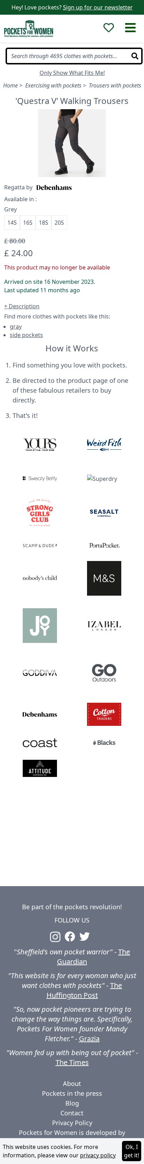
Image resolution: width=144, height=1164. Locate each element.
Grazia (89, 1038)
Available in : (20, 199)
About (72, 1083)
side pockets (26, 335)
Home (10, 85)
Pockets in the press (72, 1093)
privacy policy (98, 1155)
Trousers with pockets (115, 85)
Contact (72, 1113)
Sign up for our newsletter (98, 7)
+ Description (21, 306)
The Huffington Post (84, 990)
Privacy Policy (72, 1123)
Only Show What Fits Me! (72, 73)
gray (16, 326)
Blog (72, 1103)
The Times (72, 1062)
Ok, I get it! (131, 1151)
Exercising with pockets (53, 85)
